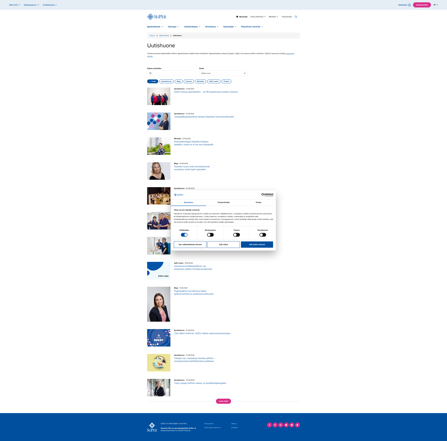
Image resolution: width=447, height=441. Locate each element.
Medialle (272, 17)
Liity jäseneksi (422, 5)
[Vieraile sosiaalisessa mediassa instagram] (275, 425)
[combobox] (201, 73)
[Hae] (296, 17)
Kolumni (189, 81)
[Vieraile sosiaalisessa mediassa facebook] (269, 425)
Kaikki (154, 81)
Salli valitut (223, 244)
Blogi (179, 81)
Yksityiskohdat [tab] (223, 202)
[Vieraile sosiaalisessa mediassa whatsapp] (297, 425)
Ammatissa (210, 26)
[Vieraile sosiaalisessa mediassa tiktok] (291, 425)
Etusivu (152, 36)
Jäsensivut (402, 5)
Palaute (234, 424)
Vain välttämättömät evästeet (190, 244)
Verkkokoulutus (49, 5)
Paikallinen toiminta (250, 26)
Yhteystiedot (287, 17)
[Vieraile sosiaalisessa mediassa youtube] (286, 425)
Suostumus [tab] (188, 202)
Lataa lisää (223, 401)
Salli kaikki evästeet (257, 244)
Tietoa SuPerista (256, 17)
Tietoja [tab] (258, 202)
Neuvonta (243, 17)
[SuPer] (156, 16)
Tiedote (226, 81)
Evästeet (234, 428)
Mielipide (200, 81)
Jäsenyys (172, 26)
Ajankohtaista (153, 26)
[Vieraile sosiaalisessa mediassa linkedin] (280, 425)
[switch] (210, 235)
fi (435, 5)
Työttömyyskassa (30, 5)
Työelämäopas (191, 26)
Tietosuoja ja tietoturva (212, 428)
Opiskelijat (228, 26)
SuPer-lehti (13, 5)
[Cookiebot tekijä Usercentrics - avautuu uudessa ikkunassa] (263, 195)
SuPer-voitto (213, 81)
